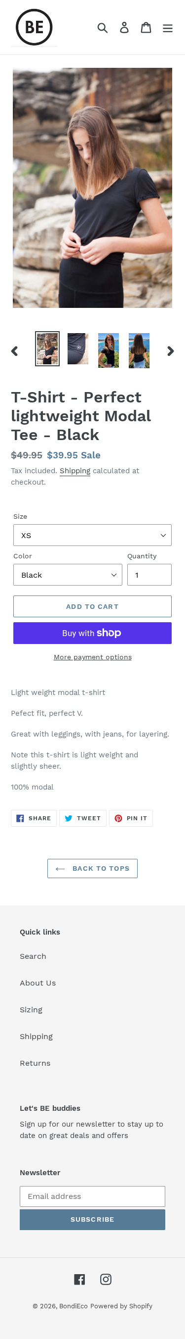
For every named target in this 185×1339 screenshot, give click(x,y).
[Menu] (168, 27)
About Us (38, 983)
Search (33, 956)
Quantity (141, 556)
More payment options (93, 657)
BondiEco (73, 1306)
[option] (47, 349)
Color (22, 556)
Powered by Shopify (121, 1306)
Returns (35, 1063)
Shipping (75, 470)
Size (20, 516)
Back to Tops (100, 868)
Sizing (31, 1009)
